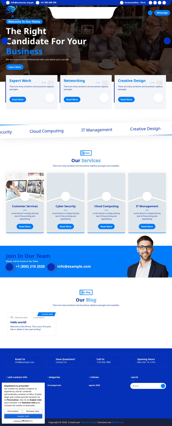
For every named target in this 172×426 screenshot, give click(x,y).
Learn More (85, 67)
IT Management (147, 206)
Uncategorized (54, 385)
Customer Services (25, 206)
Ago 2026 (47, 314)
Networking (74, 80)
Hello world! (18, 322)
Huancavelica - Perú (135, 2)
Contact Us (61, 362)
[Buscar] (163, 386)
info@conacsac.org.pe (22, 2)
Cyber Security (66, 206)
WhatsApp (162, 12)
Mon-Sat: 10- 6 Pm (146, 362)
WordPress (117, 422)
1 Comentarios (38, 317)
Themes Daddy (88, 422)
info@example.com (74, 266)
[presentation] (4, 40)
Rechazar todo (32, 411)
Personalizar (13, 411)
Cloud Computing (106, 206)
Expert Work (20, 80)
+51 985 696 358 (48, 2)
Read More (18, 99)
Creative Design (132, 80)
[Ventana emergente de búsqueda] (150, 13)
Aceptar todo (23, 416)
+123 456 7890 (104, 362)
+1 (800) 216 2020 (30, 266)
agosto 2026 (94, 385)
